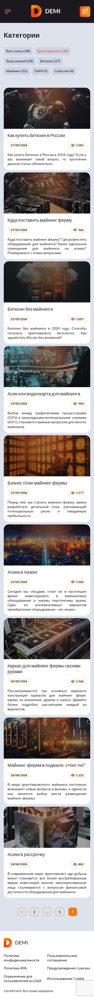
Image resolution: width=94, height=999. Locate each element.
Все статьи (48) (18, 51)
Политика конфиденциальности (21, 957)
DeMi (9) (40, 71)
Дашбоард (85, 11)
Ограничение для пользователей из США (22, 978)
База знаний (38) (19, 61)
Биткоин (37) (50, 61)
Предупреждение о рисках (68, 968)
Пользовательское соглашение (62, 957)
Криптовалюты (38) (52, 51)
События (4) (64, 71)
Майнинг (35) (16, 71)
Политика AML (15, 968)
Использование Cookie (65, 978)
